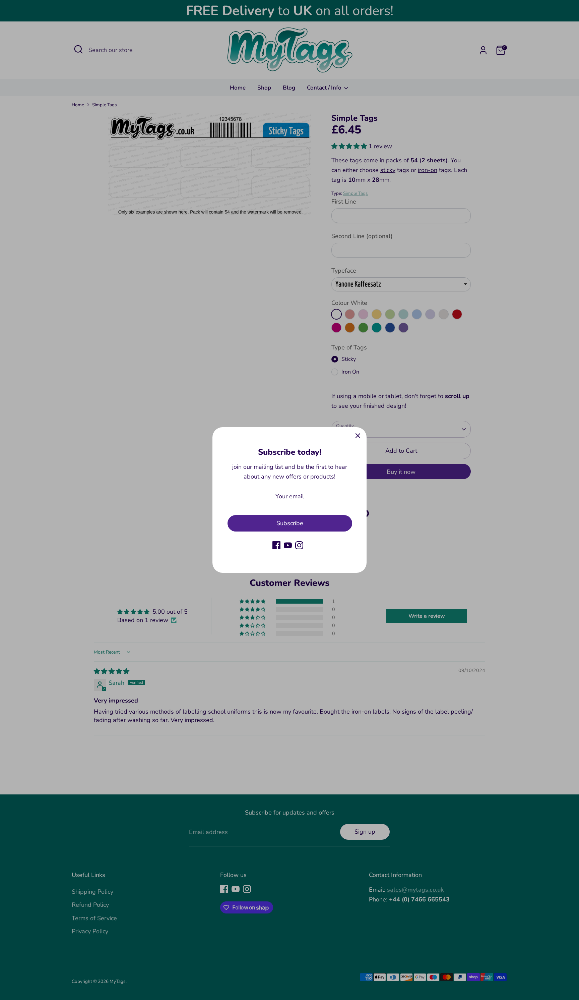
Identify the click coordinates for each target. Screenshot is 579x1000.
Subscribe (289, 523)
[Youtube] (288, 545)
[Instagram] (299, 545)
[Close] (357, 436)
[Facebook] (276, 545)
